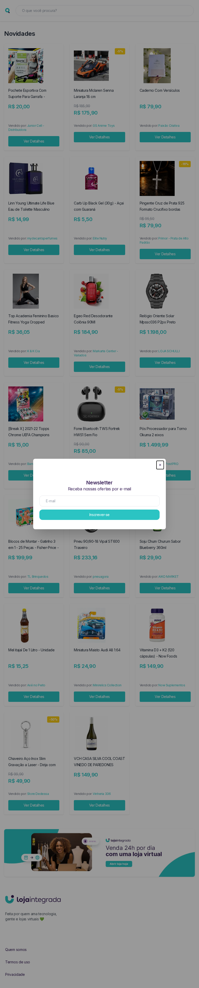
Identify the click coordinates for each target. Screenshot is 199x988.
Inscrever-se (99, 514)
